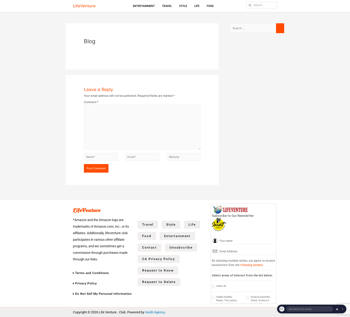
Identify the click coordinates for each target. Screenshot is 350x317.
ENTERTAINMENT (144, 6)
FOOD (210, 6)
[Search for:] (257, 28)
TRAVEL (167, 6)
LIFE (196, 6)
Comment (91, 102)
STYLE (183, 6)
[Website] (183, 157)
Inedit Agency (155, 312)
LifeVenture (84, 6)
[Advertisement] (257, 95)
